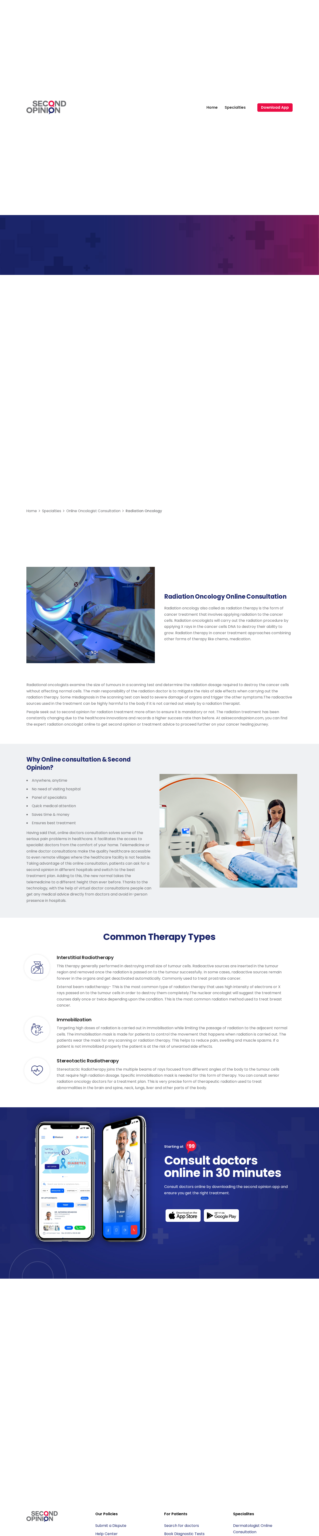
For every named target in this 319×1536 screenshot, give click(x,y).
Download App (275, 107)
